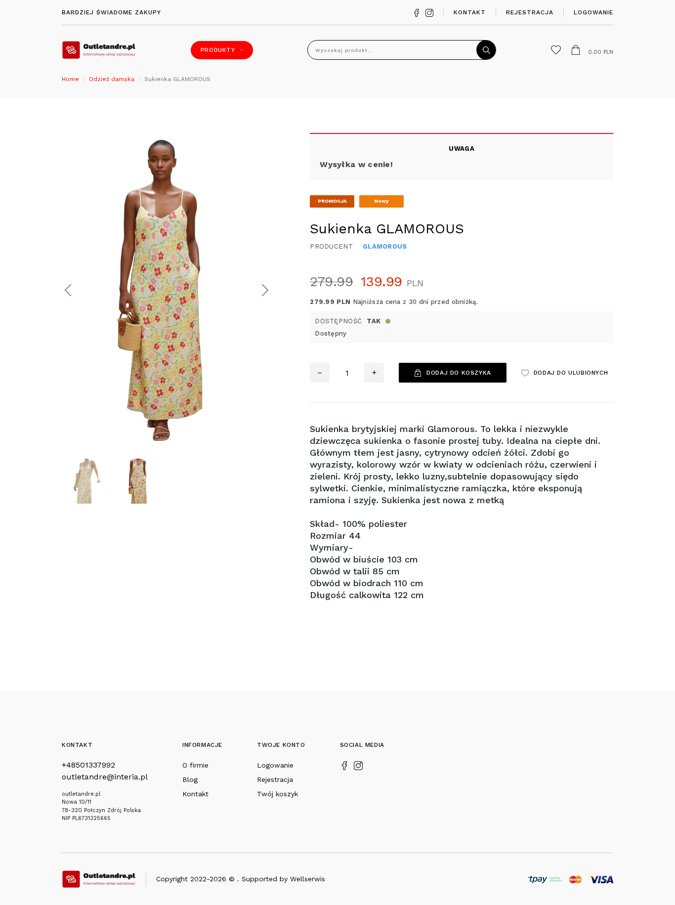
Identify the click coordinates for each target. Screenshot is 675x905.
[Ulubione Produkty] (556, 50)
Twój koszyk (277, 794)
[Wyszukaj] (486, 50)
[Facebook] (417, 12)
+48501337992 (88, 765)
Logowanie (593, 12)
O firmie (195, 765)
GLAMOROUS (385, 246)
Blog (190, 779)
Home (70, 79)
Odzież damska (111, 79)
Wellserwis (307, 879)
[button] (68, 290)
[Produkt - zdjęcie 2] (166, 289)
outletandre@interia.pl (105, 776)
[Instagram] (429, 12)
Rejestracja (529, 12)
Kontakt (470, 12)
